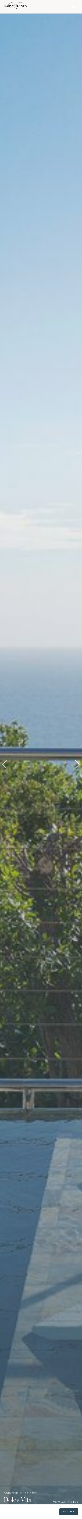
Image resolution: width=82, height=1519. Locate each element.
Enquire (68, 1511)
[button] (4, 764)
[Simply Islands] (15, 6)
